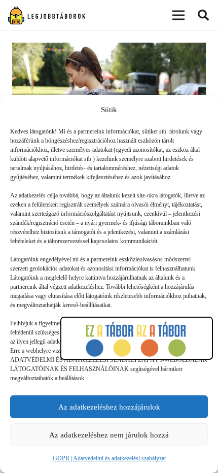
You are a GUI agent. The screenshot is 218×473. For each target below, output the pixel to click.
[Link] (46, 15)
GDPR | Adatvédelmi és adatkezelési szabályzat (109, 458)
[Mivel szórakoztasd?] (109, 49)
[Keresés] (203, 15)
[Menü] (178, 15)
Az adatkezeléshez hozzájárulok (109, 407)
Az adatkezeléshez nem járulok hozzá (109, 435)
